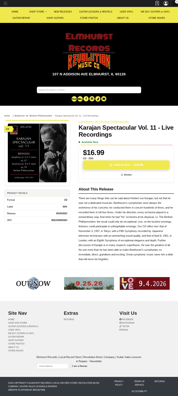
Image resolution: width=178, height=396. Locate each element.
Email (125, 330)
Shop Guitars (55, 18)
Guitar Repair (21, 18)
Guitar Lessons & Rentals (95, 11)
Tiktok (125, 326)
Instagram (128, 323)
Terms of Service (139, 383)
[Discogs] (74, 99)
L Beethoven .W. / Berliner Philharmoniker (32, 116)
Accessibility (139, 391)
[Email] (104, 99)
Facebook (127, 319)
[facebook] (86, 99)
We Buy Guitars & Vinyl (155, 11)
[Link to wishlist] (157, 4)
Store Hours (156, 18)
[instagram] (92, 99)
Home (7, 116)
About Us (123, 18)
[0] (174, 4)
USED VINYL (126, 11)
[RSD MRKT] (80, 99)
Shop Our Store (17, 323)
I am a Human (79, 366)
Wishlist (128, 175)
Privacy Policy (118, 383)
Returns (69, 319)
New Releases (63, 11)
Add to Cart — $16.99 (128, 164)
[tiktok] (98, 99)
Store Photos (89, 18)
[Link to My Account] (166, 4)
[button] (37, 12)
